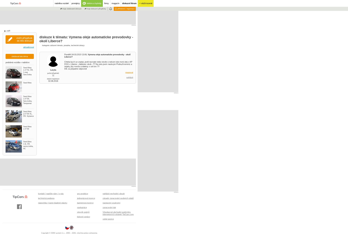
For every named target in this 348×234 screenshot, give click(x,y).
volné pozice (108, 219)
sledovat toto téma (20, 56)
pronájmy (76, 3)
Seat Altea (27, 83)
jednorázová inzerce (86, 198)
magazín (115, 3)
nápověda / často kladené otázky (52, 203)
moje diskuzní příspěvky (96, 9)
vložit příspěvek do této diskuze (24, 39)
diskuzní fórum (129, 3)
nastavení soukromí (111, 203)
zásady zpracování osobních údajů (118, 198)
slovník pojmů (83, 212)
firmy (106, 3)
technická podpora (46, 198)
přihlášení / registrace (125, 9)
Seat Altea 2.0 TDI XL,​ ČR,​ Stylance (28, 113)
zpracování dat (109, 207)
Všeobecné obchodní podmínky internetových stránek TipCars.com (118, 213)
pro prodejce (82, 193)
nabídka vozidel (62, 3)
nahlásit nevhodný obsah (114, 193)
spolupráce (82, 207)
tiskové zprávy (83, 217)
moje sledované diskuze (71, 9)
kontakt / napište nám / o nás (51, 193)
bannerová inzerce (85, 203)
